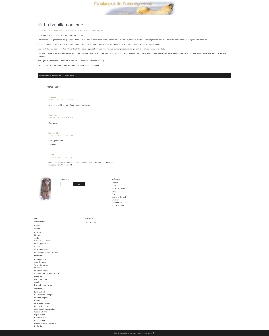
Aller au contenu (233, 1)
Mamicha (37, 235)
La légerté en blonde (42, 303)
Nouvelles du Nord (119, 197)
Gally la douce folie (41, 249)
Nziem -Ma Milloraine (42, 241)
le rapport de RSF (77, 162)
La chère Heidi (39, 292)
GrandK (37, 247)
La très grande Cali (41, 244)
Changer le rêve (40, 259)
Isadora (37, 300)
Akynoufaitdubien (40, 279)
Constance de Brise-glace (47, 40)
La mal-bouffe (117, 203)
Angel (36, 282)
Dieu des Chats (40, 318)
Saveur (51, 155)
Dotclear (149, 333)
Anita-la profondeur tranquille (45, 323)
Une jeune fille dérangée (43, 295)
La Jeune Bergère (41, 298)
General (115, 183)
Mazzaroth (38, 268)
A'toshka (37, 232)
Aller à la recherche (260, 1)
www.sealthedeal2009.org (94, 61)
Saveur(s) (52, 97)
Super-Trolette (39, 315)
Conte (114, 185)
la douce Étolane (40, 312)
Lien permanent (96, 30)
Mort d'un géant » (70, 75)
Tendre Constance (41, 265)
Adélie (36, 238)
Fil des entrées (92, 222)
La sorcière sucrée (41, 271)
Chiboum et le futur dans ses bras (46, 273)
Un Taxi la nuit (39, 326)
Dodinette (38, 225)
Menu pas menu (118, 205)
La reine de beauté (41, 306)
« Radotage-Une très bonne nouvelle (50, 75)
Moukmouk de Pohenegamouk (134, 15)
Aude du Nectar (40, 262)
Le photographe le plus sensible (46, 252)
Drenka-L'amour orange (43, 285)
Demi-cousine (39, 320)
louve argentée (54, 133)
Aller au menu (246, 1)
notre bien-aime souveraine (44, 309)
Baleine (114, 191)
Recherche (65, 179)
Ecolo (84, 30)
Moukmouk (74, 30)
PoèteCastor (39, 276)
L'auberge (115, 200)
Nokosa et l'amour (118, 188)
